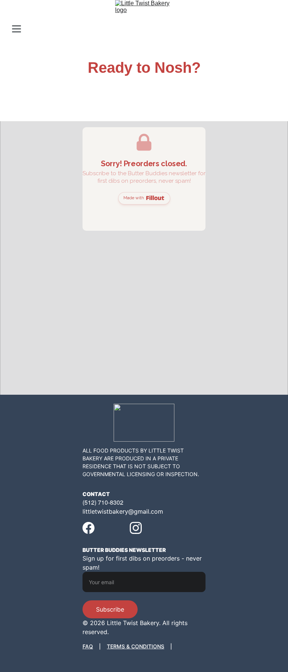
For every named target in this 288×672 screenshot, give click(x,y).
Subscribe (110, 609)
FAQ (87, 646)
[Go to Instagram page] (136, 528)
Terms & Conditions (135, 646)
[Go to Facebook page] (88, 528)
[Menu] (16, 29)
